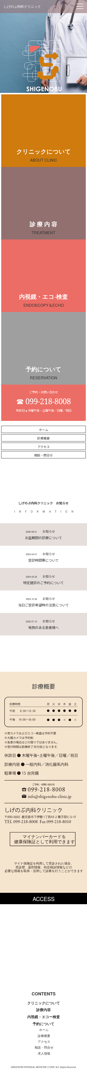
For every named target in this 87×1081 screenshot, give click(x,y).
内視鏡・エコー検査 (43, 1017)
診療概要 (44, 1036)
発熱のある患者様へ (43, 627)
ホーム (44, 1030)
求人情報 (44, 1053)
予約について (43, 1024)
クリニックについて (43, 1003)
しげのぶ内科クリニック (22, 6)
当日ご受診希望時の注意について (43, 604)
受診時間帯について (43, 560)
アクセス (44, 1042)
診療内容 (43, 1010)
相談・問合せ (44, 1047)
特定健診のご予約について (43, 582)
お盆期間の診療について (43, 537)
